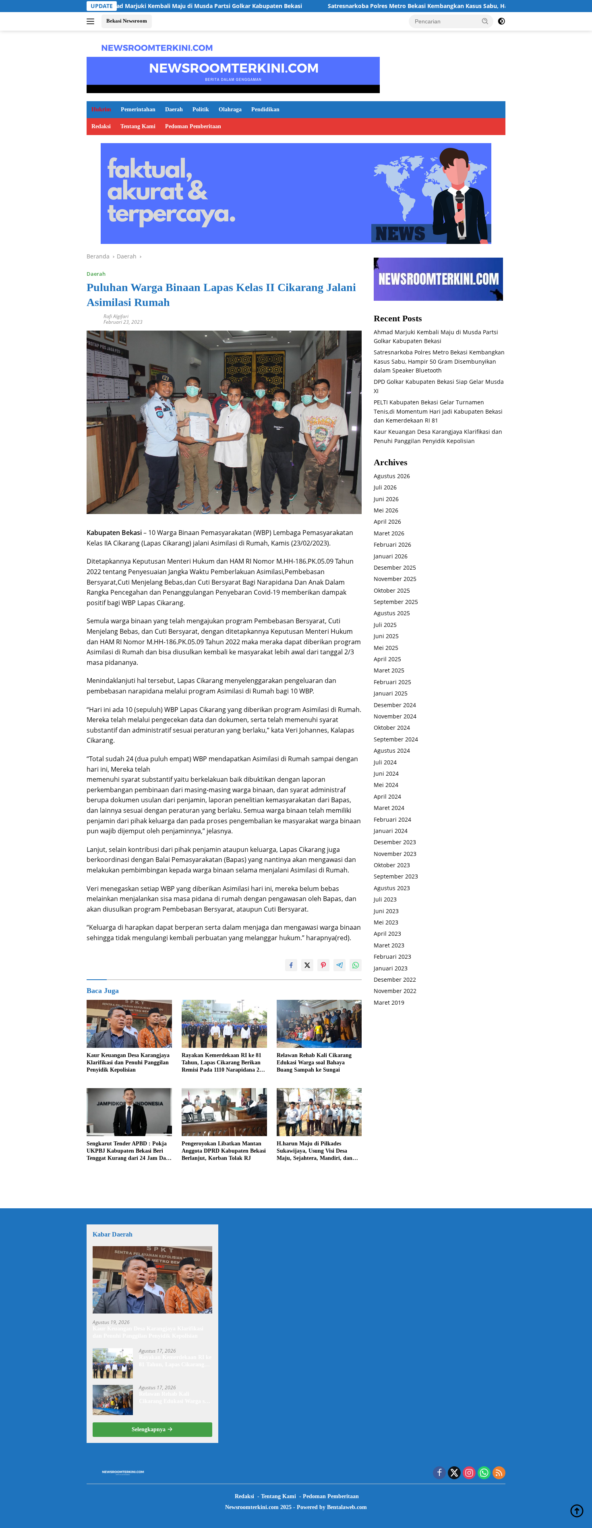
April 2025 (387, 659)
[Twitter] (454, 1473)
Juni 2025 (386, 636)
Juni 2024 (386, 773)
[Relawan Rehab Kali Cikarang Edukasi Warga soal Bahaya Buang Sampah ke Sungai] (319, 1024)
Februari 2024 (392, 819)
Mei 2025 (386, 648)
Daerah (174, 109)
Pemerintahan (138, 109)
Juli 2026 (385, 487)
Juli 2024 (385, 762)
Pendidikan (265, 109)
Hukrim (101, 109)
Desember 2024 (395, 705)
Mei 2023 (386, 922)
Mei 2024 (386, 785)
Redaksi (101, 126)
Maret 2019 (389, 1002)
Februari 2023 (392, 957)
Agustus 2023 (392, 888)
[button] (485, 21)
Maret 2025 (389, 670)
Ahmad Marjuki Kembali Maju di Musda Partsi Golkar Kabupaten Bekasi (139, 6)
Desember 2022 (395, 979)
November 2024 (395, 716)
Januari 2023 (391, 968)
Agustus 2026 (392, 476)
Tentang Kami (137, 126)
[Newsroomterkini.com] (157, 47)
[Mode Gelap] (501, 21)
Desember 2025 (395, 567)
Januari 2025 (391, 693)
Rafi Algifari (115, 316)
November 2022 (395, 991)
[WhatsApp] (484, 1473)
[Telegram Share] (339, 965)
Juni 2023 (386, 911)
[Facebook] (439, 1473)
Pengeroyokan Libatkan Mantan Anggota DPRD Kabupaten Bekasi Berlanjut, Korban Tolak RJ (224, 1151)
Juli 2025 (385, 625)
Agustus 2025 (392, 613)
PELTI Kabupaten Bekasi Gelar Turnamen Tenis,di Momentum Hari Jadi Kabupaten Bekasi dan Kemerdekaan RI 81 (438, 412)
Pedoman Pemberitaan (193, 126)
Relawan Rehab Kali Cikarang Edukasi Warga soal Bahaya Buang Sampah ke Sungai (314, 1062)
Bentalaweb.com (347, 1507)
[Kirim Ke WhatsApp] (356, 965)
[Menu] (92, 21)
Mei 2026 (386, 510)
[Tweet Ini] (307, 965)
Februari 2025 (392, 682)
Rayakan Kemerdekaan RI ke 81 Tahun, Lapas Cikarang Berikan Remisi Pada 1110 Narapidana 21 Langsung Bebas (222, 1063)
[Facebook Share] (291, 965)
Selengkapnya (149, 1429)
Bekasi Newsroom (126, 21)
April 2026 (387, 522)
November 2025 (395, 579)
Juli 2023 (385, 899)
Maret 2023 (389, 945)
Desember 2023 (395, 842)
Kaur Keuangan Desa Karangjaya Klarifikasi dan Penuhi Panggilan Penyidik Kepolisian (128, 1062)
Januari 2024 (391, 831)
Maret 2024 (389, 808)
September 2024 (396, 739)
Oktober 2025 (392, 590)
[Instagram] (469, 1473)
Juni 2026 (386, 499)
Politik (201, 109)
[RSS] (499, 1473)
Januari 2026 (391, 556)
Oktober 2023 (392, 865)
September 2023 (396, 877)
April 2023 (387, 934)
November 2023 (395, 854)
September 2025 (396, 602)
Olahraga (230, 109)
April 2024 (387, 796)
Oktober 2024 (392, 728)
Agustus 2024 (392, 751)
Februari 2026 (392, 545)
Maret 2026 (389, 533)
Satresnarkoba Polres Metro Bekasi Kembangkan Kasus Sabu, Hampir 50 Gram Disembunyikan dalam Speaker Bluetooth (439, 362)
